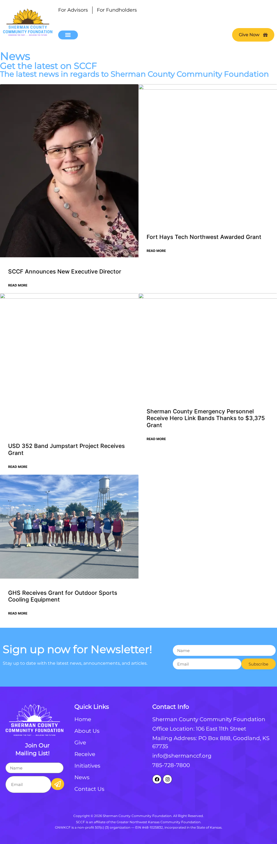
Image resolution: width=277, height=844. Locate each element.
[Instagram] (167, 779)
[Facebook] (156, 779)
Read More (17, 285)
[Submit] (33, 781)
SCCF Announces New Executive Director (64, 271)
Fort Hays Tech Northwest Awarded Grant (204, 237)
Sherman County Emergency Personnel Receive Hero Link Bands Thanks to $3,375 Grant (206, 418)
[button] (68, 35)
